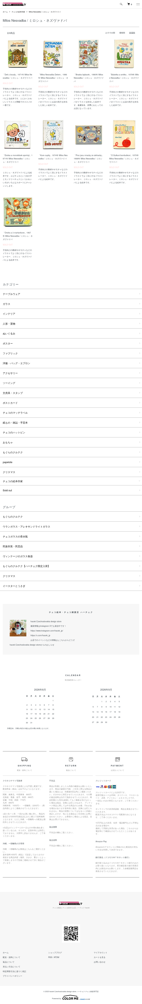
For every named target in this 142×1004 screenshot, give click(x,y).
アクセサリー (10, 373)
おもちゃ (8, 442)
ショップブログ (55, 952)
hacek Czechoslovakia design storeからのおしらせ (32, 644)
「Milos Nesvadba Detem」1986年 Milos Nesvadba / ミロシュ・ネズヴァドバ (53, 78)
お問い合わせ (99, 961)
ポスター (8, 343)
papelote (7, 462)
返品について (8, 961)
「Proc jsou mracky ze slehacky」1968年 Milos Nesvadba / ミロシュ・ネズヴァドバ (89, 158)
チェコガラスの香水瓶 (15, 536)
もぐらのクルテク (13, 452)
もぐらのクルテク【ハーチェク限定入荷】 (26, 566)
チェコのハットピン (14, 432)
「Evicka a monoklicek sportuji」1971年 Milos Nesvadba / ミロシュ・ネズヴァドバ (17, 158)
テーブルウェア (11, 294)
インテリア (9, 313)
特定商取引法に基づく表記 (14, 971)
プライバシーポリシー (12, 975)
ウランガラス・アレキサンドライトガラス (26, 526)
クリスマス (9, 472)
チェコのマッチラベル (15, 412)
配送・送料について (11, 957)
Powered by (56, 998)
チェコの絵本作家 (18, 12)
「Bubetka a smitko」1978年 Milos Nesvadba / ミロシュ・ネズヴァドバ (124, 78)
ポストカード (10, 403)
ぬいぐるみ (9, 333)
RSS (50, 957)
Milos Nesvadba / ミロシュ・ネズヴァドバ (45, 12)
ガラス (6, 304)
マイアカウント (100, 952)
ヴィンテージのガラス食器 (18, 556)
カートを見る (99, 957)
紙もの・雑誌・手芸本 (15, 422)
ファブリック (10, 353)
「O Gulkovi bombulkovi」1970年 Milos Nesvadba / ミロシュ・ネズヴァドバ (124, 158)
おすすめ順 (110, 32)
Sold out (7, 490)
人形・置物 (9, 323)
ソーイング (9, 383)
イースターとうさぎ (14, 586)
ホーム (5, 12)
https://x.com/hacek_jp (40, 635)
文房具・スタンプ (13, 393)
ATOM (56, 957)
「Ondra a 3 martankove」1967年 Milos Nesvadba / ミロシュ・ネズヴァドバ (18, 236)
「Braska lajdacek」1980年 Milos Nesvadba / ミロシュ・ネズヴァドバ (89, 78)
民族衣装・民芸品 (13, 546)
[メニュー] (138, 4)
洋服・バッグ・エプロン (16, 363)
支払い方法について (11, 966)
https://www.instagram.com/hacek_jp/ (47, 630)
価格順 (122, 32)
